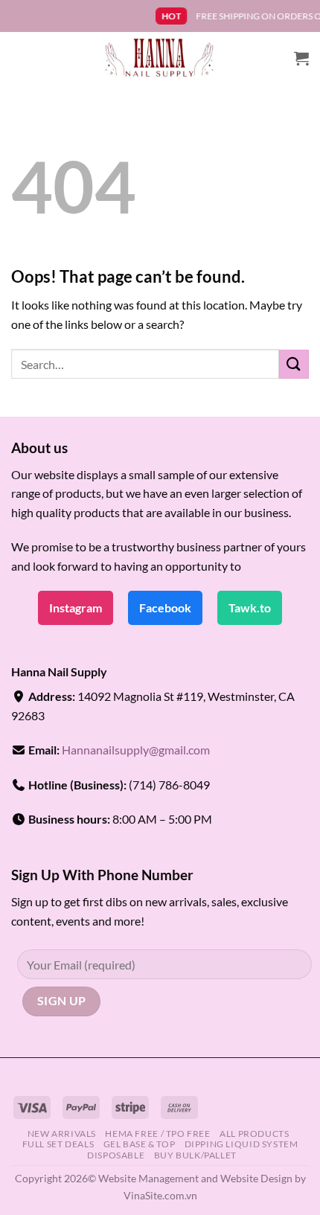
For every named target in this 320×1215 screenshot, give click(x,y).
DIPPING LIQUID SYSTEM (241, 1144)
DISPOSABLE (115, 1155)
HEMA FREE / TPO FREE (157, 1133)
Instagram (75, 607)
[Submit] (294, 364)
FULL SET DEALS (58, 1144)
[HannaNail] (160, 58)
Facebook (165, 607)
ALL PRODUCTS (254, 1133)
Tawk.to (249, 607)
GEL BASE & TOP (139, 1144)
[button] (301, 58)
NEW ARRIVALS (62, 1133)
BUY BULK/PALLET (195, 1155)
